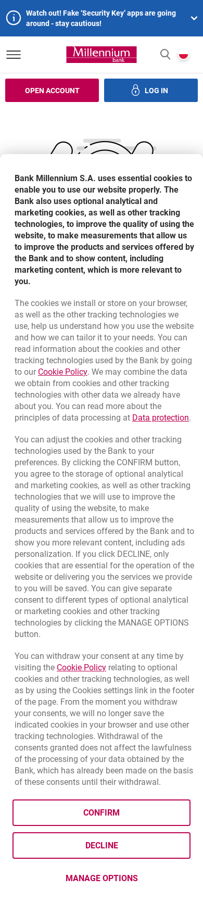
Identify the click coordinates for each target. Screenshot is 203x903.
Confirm (101, 813)
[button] (165, 55)
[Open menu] (13, 54)
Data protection (160, 418)
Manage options (102, 878)
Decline (101, 845)
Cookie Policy (62, 372)
